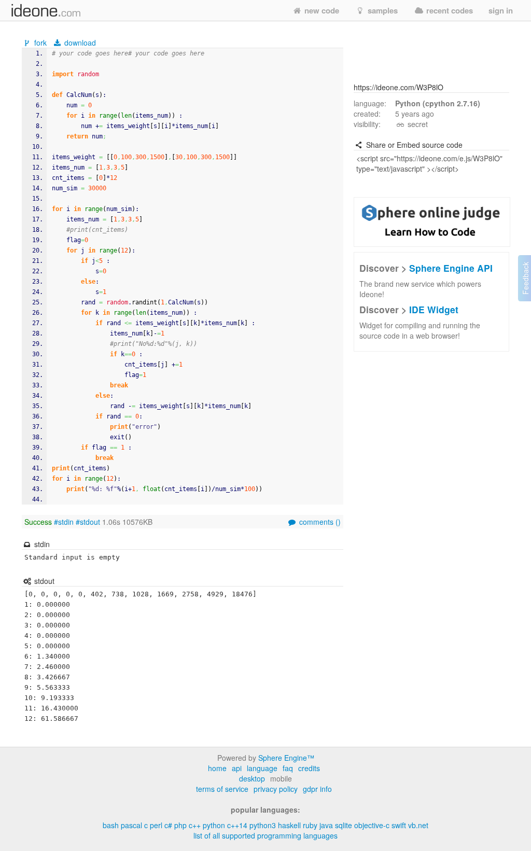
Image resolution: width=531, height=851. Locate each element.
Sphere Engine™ (286, 757)
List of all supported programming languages (265, 835)
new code (320, 10)
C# (168, 825)
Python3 (262, 825)
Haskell (289, 825)
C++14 (237, 825)
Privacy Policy (276, 789)
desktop (252, 778)
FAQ (288, 768)
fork (40, 42)
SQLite (343, 825)
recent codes (448, 10)
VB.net (418, 825)
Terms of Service (222, 789)
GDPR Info (317, 789)
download (79, 42)
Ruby (310, 825)
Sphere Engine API (451, 267)
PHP (180, 825)
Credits (309, 768)
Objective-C (371, 825)
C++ (195, 825)
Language (262, 768)
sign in (500, 10)
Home (217, 768)
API (237, 768)
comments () (319, 522)
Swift (399, 825)
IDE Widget (433, 309)
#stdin (64, 522)
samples (382, 10)
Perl (156, 825)
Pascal (131, 825)
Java (326, 825)
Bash (111, 825)
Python (214, 825)
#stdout (88, 522)
